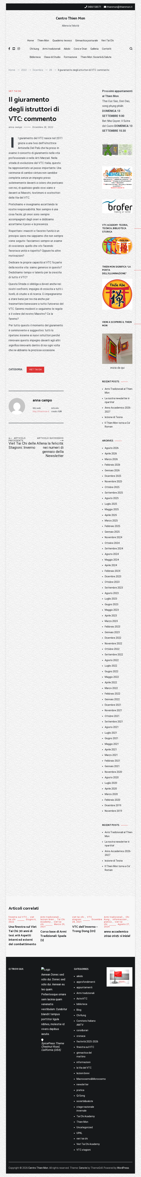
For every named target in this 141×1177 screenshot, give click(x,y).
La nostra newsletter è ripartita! (117, 400)
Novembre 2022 (113, 643)
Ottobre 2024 (112, 543)
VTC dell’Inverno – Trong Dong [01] (85, 929)
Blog (79, 1009)
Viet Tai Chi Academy (88, 1144)
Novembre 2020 (113, 772)
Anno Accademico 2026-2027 (118, 409)
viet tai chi (15, 91)
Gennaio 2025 (112, 531)
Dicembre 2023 (113, 576)
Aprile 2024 (111, 565)
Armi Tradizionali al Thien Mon (118, 391)
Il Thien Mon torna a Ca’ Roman (117, 424)
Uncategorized (85, 1127)
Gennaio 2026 (112, 470)
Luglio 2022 (111, 665)
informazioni (120, 919)
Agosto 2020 (112, 777)
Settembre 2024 (114, 548)
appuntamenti (84, 987)
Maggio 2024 (112, 559)
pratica (108, 922)
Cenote (83, 1167)
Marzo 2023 (111, 621)
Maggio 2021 (112, 744)
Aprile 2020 (111, 788)
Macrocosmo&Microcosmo (88, 1079)
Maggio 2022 (112, 677)
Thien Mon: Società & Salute (95, 57)
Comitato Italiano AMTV (86, 1022)
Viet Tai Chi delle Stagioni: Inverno (22, 443)
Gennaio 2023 (112, 632)
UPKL (79, 1133)
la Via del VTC (84, 1067)
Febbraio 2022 (112, 693)
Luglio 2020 (111, 783)
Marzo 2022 (111, 688)
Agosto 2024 (112, 554)
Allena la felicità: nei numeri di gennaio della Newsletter (50, 447)
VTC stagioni (84, 1149)
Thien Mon (43, 40)
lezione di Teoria (114, 417)
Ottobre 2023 (112, 582)
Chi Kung (81, 1015)
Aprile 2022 (111, 682)
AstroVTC (82, 998)
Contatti (106, 48)
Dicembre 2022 (113, 637)
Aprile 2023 (111, 615)
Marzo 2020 (111, 794)
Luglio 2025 (111, 503)
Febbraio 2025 (112, 526)
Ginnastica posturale (86, 40)
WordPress (123, 1167)
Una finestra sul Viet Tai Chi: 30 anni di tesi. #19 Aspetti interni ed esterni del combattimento (23, 935)
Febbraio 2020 (112, 799)
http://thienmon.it (41, 411)
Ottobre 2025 (112, 487)
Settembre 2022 (114, 654)
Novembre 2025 (113, 481)
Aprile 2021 (111, 749)
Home (30, 40)
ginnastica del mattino (84, 1054)
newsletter (83, 1084)
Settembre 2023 (114, 587)
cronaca (81, 1036)
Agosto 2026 (112, 448)
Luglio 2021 (111, 732)
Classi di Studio (52, 57)
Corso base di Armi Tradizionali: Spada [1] (53, 936)
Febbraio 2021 (112, 760)
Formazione (70, 57)
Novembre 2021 (113, 710)
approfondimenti (86, 981)
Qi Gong (81, 1095)
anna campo (15, 127)
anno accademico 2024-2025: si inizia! (117, 934)
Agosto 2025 (112, 498)
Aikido (67, 48)
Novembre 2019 (113, 810)
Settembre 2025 (114, 492)
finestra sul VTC (18, 917)
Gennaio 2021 (112, 766)
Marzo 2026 (111, 459)
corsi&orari (82, 1030)
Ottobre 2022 (112, 649)
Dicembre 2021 (113, 704)
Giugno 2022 (111, 671)
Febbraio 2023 (112, 626)
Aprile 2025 (111, 515)
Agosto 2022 (112, 660)
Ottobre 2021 (112, 716)
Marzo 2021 (111, 755)
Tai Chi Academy (86, 1116)
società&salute (85, 1101)
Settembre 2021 (114, 721)
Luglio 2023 (111, 598)
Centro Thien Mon (70, 18)
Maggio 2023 (112, 609)
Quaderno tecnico (62, 40)
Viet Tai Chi (107, 40)
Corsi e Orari (80, 48)
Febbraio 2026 (112, 464)
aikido (80, 976)
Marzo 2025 (111, 520)
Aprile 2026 (111, 453)
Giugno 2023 (111, 604)
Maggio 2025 (112, 509)
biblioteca (82, 1004)
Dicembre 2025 (113, 476)
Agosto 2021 (112, 727)
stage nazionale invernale (85, 1108)
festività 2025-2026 (87, 1041)
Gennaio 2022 (112, 699)
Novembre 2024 (113, 537)
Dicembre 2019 (113, 805)
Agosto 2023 (112, 593)
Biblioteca (35, 57)
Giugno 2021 (111, 738)
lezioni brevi (47, 919)
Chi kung (34, 48)
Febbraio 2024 (112, 571)
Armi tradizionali (51, 48)
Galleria (94, 48)
